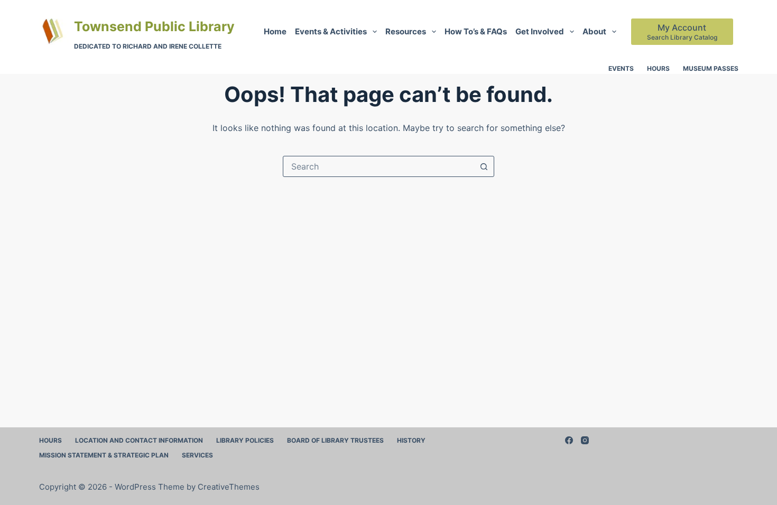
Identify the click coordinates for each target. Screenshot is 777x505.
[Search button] (484, 166)
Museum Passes (710, 68)
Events (621, 68)
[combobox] (378, 166)
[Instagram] (585, 440)
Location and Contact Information (139, 440)
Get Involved (539, 31)
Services (197, 455)
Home (275, 31)
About (594, 31)
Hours (658, 68)
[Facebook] (569, 440)
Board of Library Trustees (335, 440)
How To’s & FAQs (476, 31)
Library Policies (245, 440)
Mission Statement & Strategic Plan (104, 455)
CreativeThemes (229, 487)
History (411, 440)
